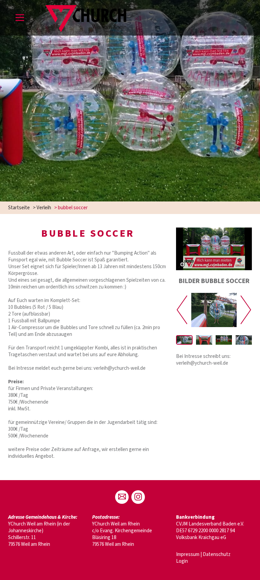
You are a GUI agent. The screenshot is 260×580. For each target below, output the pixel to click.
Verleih (44, 207)
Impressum (187, 554)
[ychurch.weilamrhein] (138, 497)
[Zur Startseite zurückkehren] (85, 8)
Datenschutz (217, 554)
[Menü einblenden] (20, 19)
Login (182, 561)
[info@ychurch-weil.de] (122, 497)
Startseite (19, 207)
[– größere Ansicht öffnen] (214, 249)
